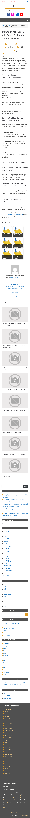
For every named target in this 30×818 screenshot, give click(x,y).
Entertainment (7, 594)
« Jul (4, 807)
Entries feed (6, 695)
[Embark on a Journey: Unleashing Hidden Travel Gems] (15, 358)
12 (10, 799)
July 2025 (5, 553)
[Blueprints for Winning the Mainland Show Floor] (15, 380)
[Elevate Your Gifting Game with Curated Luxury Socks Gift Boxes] (15, 336)
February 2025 (7, 561)
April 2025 (6, 558)
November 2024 (7, 566)
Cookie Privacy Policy (9, 628)
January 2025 (6, 563)
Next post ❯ (15, 292)
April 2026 (6, 538)
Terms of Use (7, 635)
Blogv (4, 591)
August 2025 (6, 551)
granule (5, 684)
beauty (5, 586)
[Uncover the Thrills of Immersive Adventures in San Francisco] (15, 465)
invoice (12, 684)
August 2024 (6, 572)
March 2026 (6, 540)
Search (3, 484)
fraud (26, 682)
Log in (4, 693)
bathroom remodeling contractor (15, 214)
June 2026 (6, 535)
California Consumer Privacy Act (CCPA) (13, 623)
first (24, 682)
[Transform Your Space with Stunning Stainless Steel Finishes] (15, 314)
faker (22, 682)
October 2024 (6, 568)
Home (3, 25)
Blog (8, 25)
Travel (5, 606)
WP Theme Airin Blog (23, 815)
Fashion (5, 596)
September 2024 (7, 570)
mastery (18, 684)
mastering (15, 684)
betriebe (9, 682)
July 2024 (5, 573)
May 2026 (5, 536)
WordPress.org (7, 698)
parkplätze (22, 684)
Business (5, 593)
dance (14, 682)
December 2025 (7, 545)
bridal (12, 682)
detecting (17, 682)
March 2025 (6, 560)
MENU (3, 19)
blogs (4, 589)
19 (10, 801)
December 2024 (7, 565)
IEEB (15, 6)
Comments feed (7, 697)
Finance (5, 598)
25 (7, 802)
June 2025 (6, 555)
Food (4, 599)
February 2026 (7, 541)
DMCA (5, 630)
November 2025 (7, 546)
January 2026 (6, 543)
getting (3, 684)
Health (5, 601)
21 (17, 801)
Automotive (6, 584)
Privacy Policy (7, 633)
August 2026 (6, 531)
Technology (6, 604)
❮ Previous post (15, 284)
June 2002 (6, 577)
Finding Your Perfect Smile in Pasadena (12, 432)
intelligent (9, 684)
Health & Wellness (8, 603)
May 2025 (5, 556)
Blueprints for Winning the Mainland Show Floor (15, 389)
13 (14, 799)
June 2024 (6, 575)
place (25, 684)
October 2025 (6, 548)
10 (3, 799)
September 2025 (7, 550)
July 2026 (5, 533)
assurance (3, 682)
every (20, 682)
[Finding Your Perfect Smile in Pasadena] (15, 423)
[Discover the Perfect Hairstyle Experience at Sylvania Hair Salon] (15, 400)
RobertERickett (11, 44)
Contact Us (6, 625)
